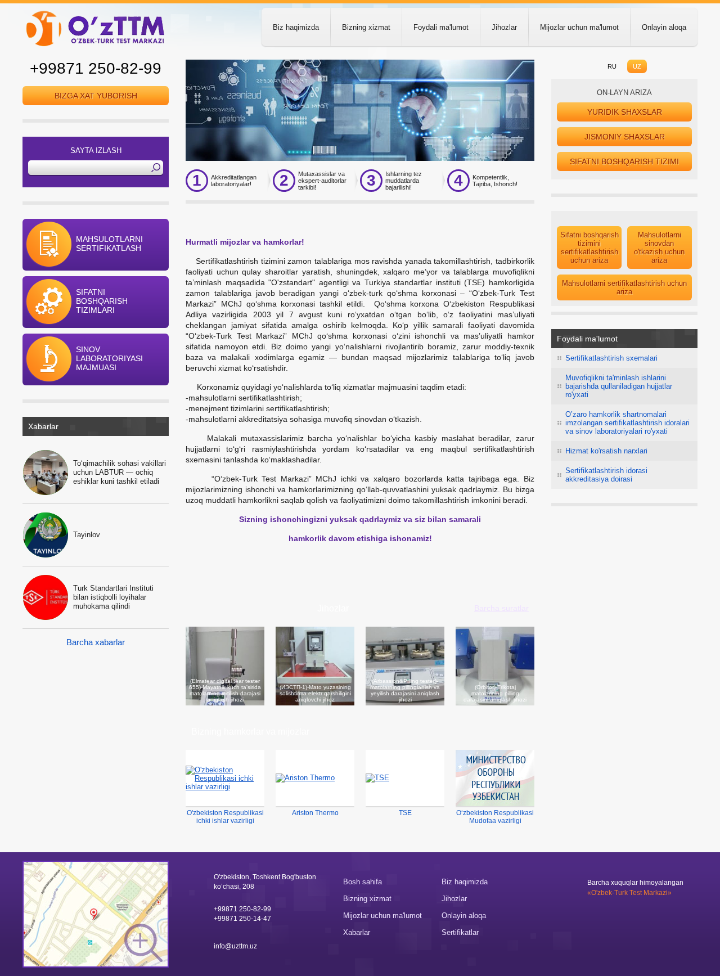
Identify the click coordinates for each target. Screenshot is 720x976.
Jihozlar (504, 27)
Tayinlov (86, 534)
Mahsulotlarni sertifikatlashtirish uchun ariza (624, 287)
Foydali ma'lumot (441, 27)
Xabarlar (356, 932)
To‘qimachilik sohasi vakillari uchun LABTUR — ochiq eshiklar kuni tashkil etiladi (119, 472)
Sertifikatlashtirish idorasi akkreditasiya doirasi (606, 474)
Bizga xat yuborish (96, 95)
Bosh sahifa (362, 882)
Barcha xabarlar (95, 642)
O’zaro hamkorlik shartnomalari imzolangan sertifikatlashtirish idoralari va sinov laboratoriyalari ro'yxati (627, 422)
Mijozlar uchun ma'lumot (579, 27)
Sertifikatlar (460, 932)
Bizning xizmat (366, 27)
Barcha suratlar (501, 608)
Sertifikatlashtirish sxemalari (611, 358)
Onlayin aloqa (664, 27)
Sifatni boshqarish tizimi (624, 161)
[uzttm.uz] (95, 28)
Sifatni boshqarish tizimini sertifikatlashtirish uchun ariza (589, 247)
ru (612, 66)
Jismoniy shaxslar (624, 136)
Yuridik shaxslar (624, 111)
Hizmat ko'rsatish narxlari (606, 451)
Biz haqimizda (296, 27)
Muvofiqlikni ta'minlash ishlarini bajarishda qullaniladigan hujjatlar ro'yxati (618, 386)
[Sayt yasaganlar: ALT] (569, 887)
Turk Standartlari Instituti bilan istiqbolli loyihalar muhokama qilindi (113, 597)
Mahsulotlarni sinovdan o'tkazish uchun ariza (659, 247)
